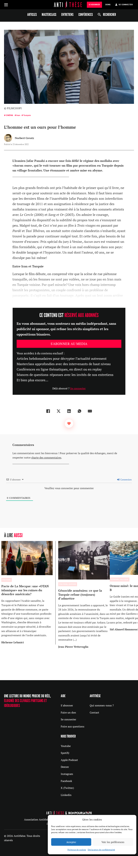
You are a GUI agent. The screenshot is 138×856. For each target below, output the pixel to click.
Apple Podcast (69, 760)
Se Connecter (126, 4)
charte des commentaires (46, 457)
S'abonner (67, 705)
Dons (108, 4)
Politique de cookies (76, 849)
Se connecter (78, 388)
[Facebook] (48, 411)
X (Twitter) (67, 788)
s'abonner (94, 4)
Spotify (65, 753)
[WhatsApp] (79, 411)
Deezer (65, 767)
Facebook (66, 781)
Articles (32, 14)
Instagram (67, 774)
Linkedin (66, 795)
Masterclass (49, 14)
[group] (28, 592)
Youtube (66, 746)
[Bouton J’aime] (69, 423)
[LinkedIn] (69, 411)
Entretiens (67, 14)
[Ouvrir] (6, 5)
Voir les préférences (112, 842)
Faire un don (68, 712)
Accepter (71, 842)
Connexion (126, 479)
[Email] (89, 411)
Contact (94, 712)
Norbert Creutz (24, 138)
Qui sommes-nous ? (102, 705)
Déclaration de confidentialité (101, 849)
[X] (58, 411)
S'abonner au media (69, 343)
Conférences (85, 14)
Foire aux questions (72, 726)
